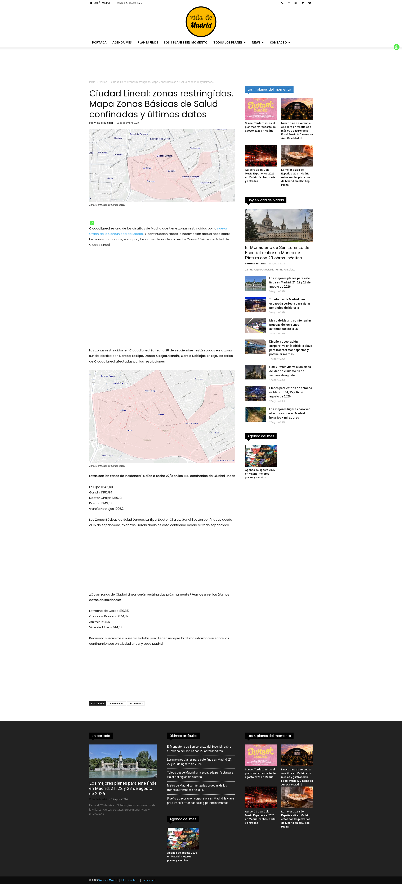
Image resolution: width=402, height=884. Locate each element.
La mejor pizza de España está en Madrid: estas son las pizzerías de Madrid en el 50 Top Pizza (295, 177)
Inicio (92, 82)
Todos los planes (227, 42)
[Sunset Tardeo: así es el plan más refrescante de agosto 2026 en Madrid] (261, 109)
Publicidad (148, 880)
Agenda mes (122, 42)
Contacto (278, 42)
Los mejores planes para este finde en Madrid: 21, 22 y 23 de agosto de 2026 (290, 282)
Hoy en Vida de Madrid (265, 200)
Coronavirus (136, 703)
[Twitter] (310, 3)
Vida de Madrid (103, 122)
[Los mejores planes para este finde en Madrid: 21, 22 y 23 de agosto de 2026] (255, 283)
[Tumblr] (303, 3)
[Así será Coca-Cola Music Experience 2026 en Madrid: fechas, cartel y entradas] (261, 156)
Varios (103, 82)
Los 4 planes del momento (185, 42)
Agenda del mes (260, 436)
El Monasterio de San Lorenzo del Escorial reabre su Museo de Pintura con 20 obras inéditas (278, 252)
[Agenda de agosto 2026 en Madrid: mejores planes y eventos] (261, 455)
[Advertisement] (162, 300)
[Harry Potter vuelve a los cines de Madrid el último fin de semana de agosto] (255, 372)
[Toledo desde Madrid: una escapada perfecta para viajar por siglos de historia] (255, 304)
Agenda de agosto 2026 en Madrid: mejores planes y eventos (260, 473)
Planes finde (148, 42)
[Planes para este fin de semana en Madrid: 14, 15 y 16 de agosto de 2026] (255, 393)
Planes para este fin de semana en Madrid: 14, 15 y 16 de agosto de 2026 (290, 392)
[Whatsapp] (92, 223)
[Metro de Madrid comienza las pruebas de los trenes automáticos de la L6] (255, 325)
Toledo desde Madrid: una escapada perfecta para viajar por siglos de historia (289, 303)
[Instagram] (296, 3)
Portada (99, 42)
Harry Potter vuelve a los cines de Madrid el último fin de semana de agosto (290, 371)
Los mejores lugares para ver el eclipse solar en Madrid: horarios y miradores (289, 413)
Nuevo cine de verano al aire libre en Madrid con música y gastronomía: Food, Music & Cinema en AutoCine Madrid (297, 131)
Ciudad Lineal (116, 703)
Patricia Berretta (255, 263)
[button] (283, 2)
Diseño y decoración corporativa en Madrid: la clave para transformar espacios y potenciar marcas (200, 801)
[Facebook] (289, 3)
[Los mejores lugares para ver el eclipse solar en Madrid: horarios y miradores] (255, 414)
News (256, 42)
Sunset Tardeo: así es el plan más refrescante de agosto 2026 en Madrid (260, 127)
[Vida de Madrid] (201, 21)
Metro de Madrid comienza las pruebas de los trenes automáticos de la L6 (290, 325)
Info (123, 880)
